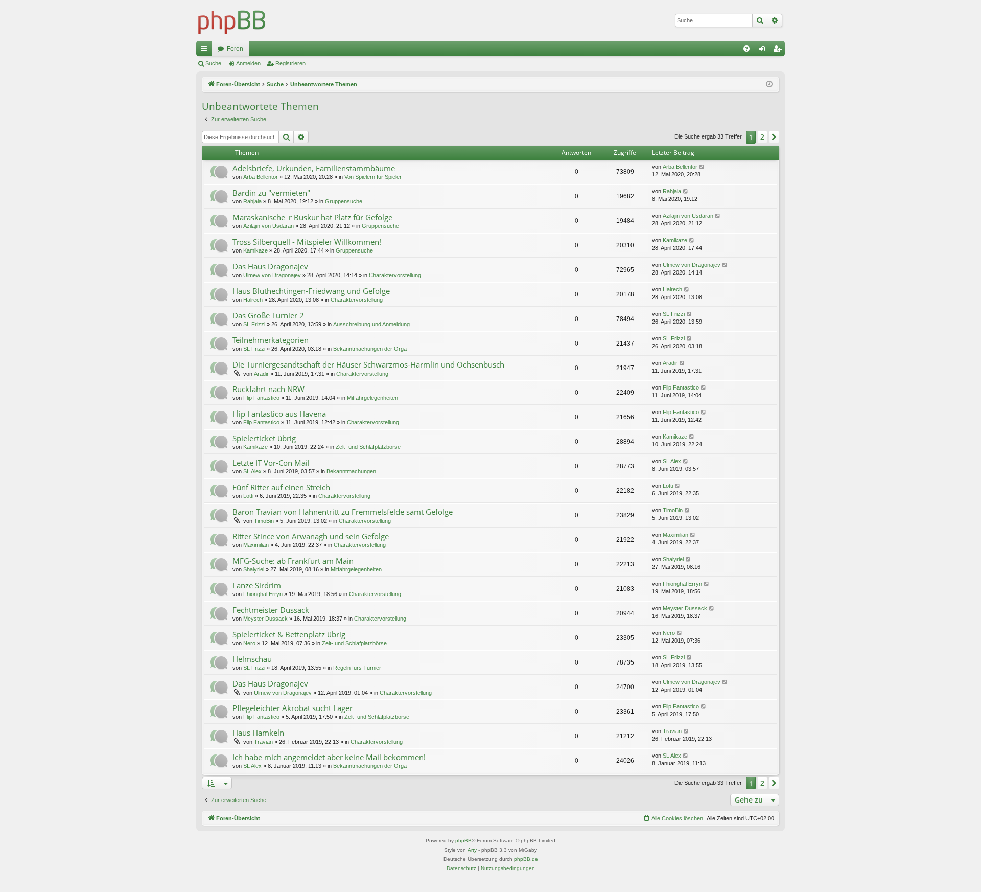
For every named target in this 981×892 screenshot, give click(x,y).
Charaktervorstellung (395, 275)
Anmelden (248, 63)
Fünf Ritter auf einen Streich (281, 487)
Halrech (253, 299)
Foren (235, 48)
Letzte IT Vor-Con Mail (271, 463)
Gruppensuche (343, 201)
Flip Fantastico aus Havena (279, 413)
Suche (213, 63)
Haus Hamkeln (258, 732)
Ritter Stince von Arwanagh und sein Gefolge (310, 536)
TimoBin (264, 521)
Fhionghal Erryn (263, 594)
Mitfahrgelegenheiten (372, 398)
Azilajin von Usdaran (268, 226)
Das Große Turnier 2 (268, 315)
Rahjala (252, 201)
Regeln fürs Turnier (357, 668)
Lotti (248, 496)
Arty (472, 850)
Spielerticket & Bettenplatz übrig (288, 634)
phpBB (463, 840)
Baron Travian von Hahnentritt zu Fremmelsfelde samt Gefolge (342, 512)
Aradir (261, 374)
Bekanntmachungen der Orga (370, 349)
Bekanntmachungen (351, 471)
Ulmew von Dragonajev (272, 275)
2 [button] (762, 137)
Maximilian (256, 545)
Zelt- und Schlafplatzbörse (368, 447)
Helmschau (252, 659)
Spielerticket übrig (264, 438)
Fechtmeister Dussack (270, 610)
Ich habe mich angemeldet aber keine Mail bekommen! (329, 757)
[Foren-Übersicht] (232, 20)
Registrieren (290, 63)
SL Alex (252, 471)
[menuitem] (746, 48)
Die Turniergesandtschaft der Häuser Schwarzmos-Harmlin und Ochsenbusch (368, 364)
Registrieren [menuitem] (779, 50)
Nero (249, 643)
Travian (263, 742)
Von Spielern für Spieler (373, 177)
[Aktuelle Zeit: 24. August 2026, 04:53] (769, 84)
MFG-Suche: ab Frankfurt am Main (293, 561)
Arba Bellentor (260, 177)
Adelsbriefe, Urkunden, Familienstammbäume (313, 168)
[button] (774, 137)
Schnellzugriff (206, 50)
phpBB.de (526, 859)
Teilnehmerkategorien (270, 340)
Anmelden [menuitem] (763, 50)
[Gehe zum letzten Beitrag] (702, 167)
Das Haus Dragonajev (270, 266)
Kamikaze (255, 250)
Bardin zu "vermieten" (271, 193)
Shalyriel (253, 569)
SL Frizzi (254, 324)
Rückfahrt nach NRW (268, 389)
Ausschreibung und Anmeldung (371, 324)
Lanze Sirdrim (256, 585)
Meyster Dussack (265, 618)
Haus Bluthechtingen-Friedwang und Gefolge (311, 291)
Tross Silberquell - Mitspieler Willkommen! (306, 242)
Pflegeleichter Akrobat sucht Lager (292, 708)
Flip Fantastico (261, 398)
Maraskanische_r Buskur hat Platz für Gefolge (312, 217)
